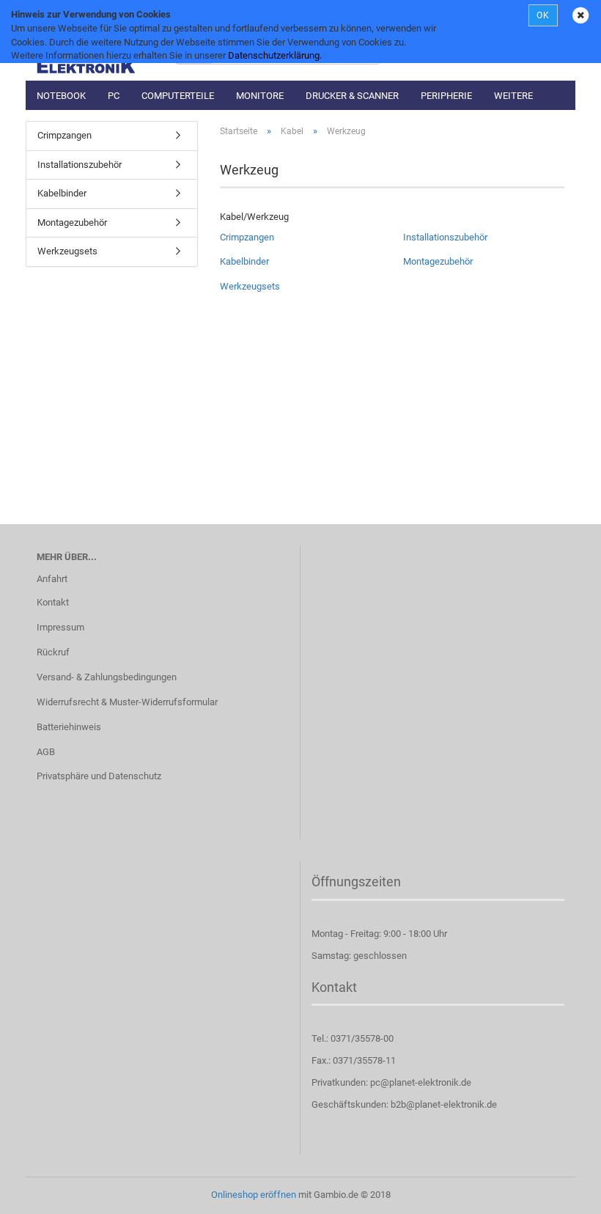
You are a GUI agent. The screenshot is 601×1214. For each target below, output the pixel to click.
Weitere (513, 95)
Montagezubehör (438, 261)
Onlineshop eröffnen (253, 1194)
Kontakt (53, 602)
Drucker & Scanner (352, 95)
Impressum (60, 627)
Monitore (260, 95)
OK (543, 15)
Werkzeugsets (250, 286)
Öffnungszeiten (356, 881)
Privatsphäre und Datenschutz (99, 775)
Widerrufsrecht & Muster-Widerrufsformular (127, 701)
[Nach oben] (561, 1192)
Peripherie (446, 95)
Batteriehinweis (69, 726)
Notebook (61, 95)
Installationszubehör (445, 237)
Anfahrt (52, 578)
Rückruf (53, 652)
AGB (46, 751)
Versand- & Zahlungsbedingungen (107, 677)
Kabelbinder (244, 261)
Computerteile (177, 95)
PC (113, 95)
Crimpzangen (247, 237)
